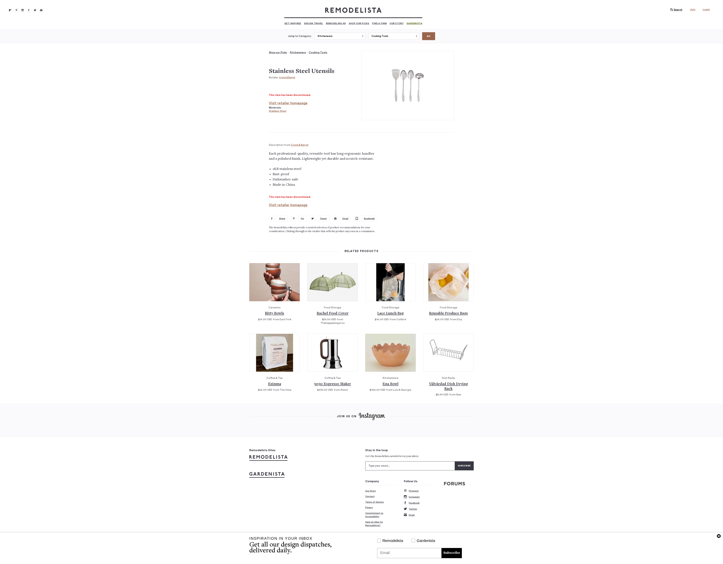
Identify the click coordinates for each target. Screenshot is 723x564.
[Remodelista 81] (22, 10)
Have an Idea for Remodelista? (374, 524)
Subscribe (451, 553)
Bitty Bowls (274, 314)
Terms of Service (374, 502)
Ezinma (274, 384)
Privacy (369, 507)
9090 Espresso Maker (332, 384)
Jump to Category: (299, 36)
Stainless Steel (277, 111)
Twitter (413, 509)
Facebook (414, 503)
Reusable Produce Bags (448, 314)
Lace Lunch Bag (390, 314)
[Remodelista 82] (28, 10)
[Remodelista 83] (35, 10)
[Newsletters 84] (41, 10)
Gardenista (414, 23)
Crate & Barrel (287, 77)
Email (412, 515)
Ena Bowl (390, 384)
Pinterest (414, 491)
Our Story (397, 23)
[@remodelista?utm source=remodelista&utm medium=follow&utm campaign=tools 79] (10, 10)
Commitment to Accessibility (374, 515)
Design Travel (313, 23)
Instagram (414, 497)
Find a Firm (379, 23)
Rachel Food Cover (333, 314)
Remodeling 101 (336, 23)
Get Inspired (292, 23)
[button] (675, 10)
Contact (370, 496)
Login (706, 9)
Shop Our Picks (359, 23)
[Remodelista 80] (16, 10)
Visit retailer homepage (288, 103)
